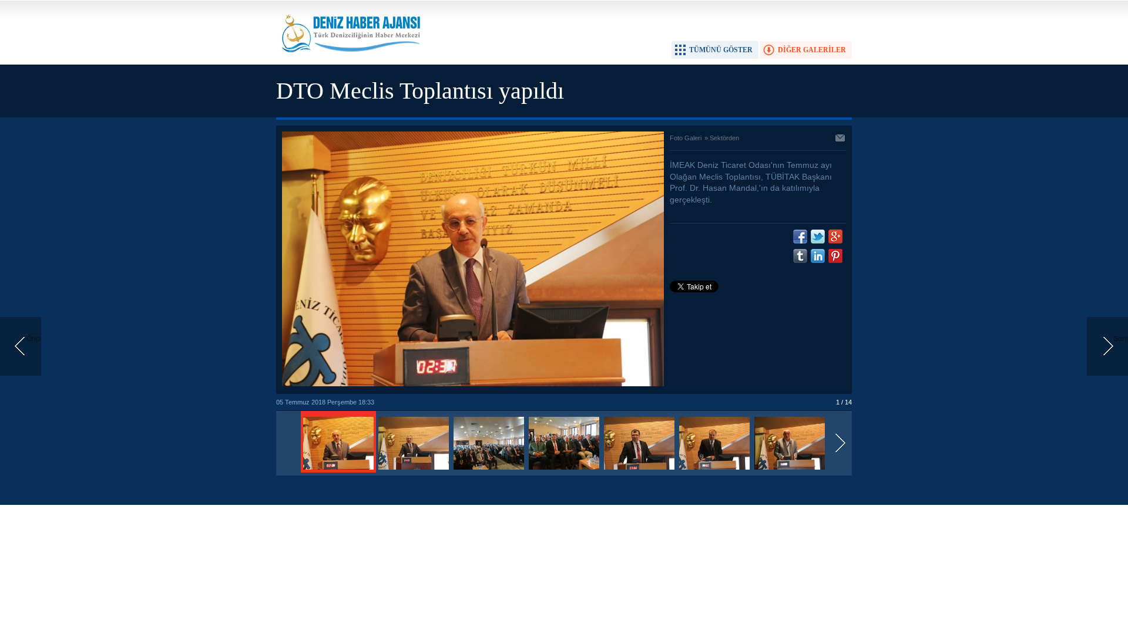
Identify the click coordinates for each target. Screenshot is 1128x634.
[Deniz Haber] (349, 59)
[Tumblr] (800, 256)
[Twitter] (818, 237)
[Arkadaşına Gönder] (840, 139)
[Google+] (835, 237)
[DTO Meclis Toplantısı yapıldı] (338, 470)
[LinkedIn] (818, 256)
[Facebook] (800, 237)
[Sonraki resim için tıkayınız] (473, 384)
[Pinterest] (835, 256)
